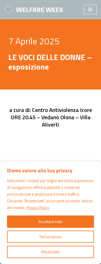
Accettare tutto (50, 221)
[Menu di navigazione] (90, 9)
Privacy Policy (37, 207)
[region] (50, 212)
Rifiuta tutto (50, 252)
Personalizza (50, 237)
